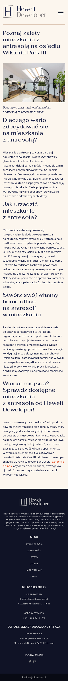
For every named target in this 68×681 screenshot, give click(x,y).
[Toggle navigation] (60, 12)
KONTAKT (34, 576)
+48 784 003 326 (34, 594)
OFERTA (34, 556)
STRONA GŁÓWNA (34, 543)
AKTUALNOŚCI (34, 550)
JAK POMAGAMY (34, 570)
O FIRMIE (34, 563)
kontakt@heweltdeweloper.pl (34, 598)
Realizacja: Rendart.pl (34, 677)
